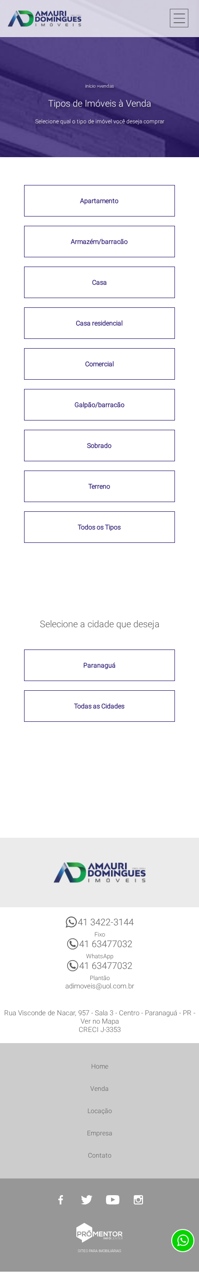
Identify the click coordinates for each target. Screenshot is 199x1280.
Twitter (86, 1200)
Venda (99, 1088)
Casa (99, 282)
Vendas (106, 86)
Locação (99, 1110)
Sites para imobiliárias (99, 1251)
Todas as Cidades (99, 706)
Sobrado (99, 445)
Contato (100, 1155)
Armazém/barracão (99, 241)
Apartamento (99, 200)
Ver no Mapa (100, 1021)
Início (90, 86)
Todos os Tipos (99, 527)
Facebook (60, 1200)
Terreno (99, 486)
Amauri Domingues (99, 872)
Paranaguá (99, 665)
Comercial (99, 364)
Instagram (138, 1200)
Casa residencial (99, 323)
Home (99, 1066)
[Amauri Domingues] (44, 18)
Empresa (99, 1133)
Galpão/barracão (99, 404)
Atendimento (182, 1240)
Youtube (112, 1200)
